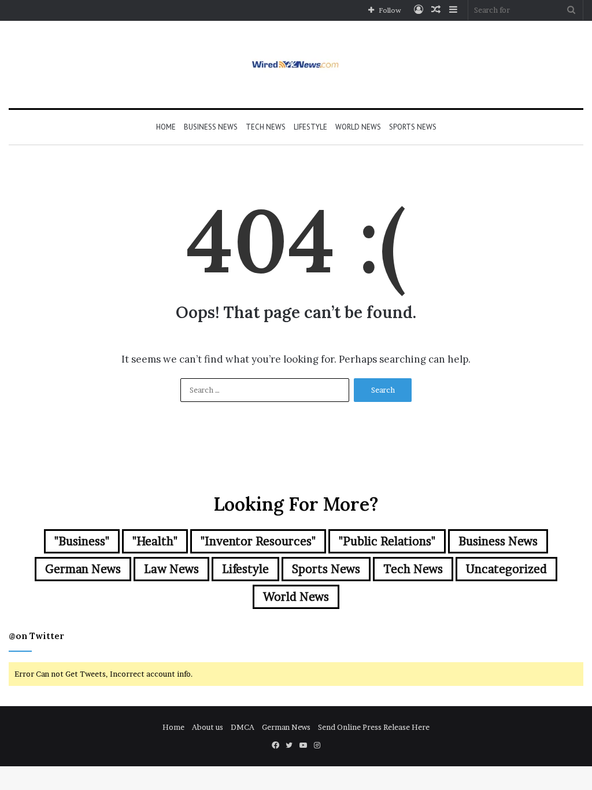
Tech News (266, 127)
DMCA (242, 727)
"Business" (81, 541)
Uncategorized (506, 569)
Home (166, 127)
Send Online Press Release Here (374, 727)
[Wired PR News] (296, 64)
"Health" (154, 541)
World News (358, 127)
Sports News (412, 127)
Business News (211, 127)
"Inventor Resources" (258, 541)
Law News (171, 569)
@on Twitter (36, 635)
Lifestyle (310, 127)
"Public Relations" (387, 541)
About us (207, 727)
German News (83, 569)
